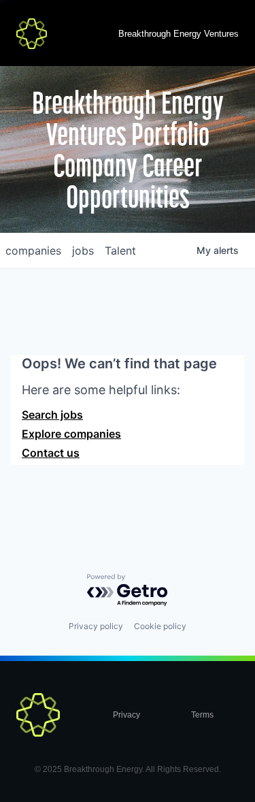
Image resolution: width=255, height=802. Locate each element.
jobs (83, 250)
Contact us (51, 453)
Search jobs (52, 414)
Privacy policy (96, 626)
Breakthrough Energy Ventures (178, 34)
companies (33, 250)
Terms (202, 715)
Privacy (126, 715)
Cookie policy (160, 626)
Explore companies (71, 433)
